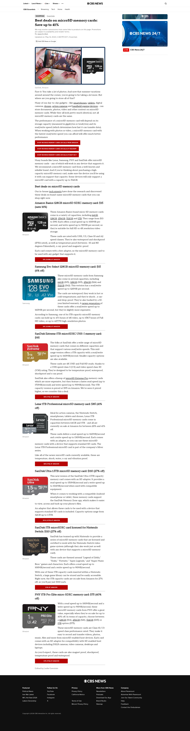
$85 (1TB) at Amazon (51, 464)
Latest (26, 3)
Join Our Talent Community (131, 698)
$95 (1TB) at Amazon (51, 397)
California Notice (78, 694)
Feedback (125, 704)
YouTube (50, 691)
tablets (91, 103)
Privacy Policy (77, 691)
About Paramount (127, 691)
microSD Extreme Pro (77, 378)
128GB (53, 218)
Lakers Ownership (29, 701)
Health (67, 9)
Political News (27, 691)
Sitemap (99, 704)
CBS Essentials (29, 9)
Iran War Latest (28, 694)
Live (47, 3)
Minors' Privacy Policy (80, 704)
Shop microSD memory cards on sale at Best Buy (57, 155)
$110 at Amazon (51, 587)
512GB (69, 218)
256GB (61, 218)
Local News (36, 3)
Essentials (51, 16)
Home (60, 9)
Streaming (45, 9)
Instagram (51, 698)
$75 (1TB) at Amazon (51, 661)
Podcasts (99, 694)
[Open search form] (166, 4)
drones (47, 106)
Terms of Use (77, 701)
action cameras (59, 106)
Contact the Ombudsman (130, 707)
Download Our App (103, 698)
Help (123, 701)
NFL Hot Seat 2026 (29, 698)
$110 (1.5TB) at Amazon (51, 520)
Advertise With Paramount (131, 694)
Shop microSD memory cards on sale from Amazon (57, 142)
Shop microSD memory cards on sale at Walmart (57, 149)
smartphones (80, 103)
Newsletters (100, 691)
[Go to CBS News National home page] (95, 3)
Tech (53, 9)
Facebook (51, 694)
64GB (95, 215)
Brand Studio (101, 701)
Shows (55, 3)
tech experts (55, 191)
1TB (80, 218)
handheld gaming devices (85, 106)
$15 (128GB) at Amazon (51, 259)
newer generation (91, 303)
